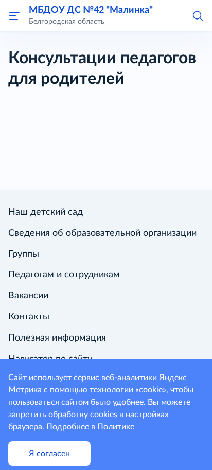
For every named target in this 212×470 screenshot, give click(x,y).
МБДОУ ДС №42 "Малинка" (91, 10)
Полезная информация (57, 338)
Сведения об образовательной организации (102, 233)
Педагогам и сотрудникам (64, 274)
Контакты (28, 317)
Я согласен (49, 453)
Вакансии (28, 295)
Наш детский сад (45, 212)
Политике (115, 427)
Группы (23, 254)
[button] (197, 15)
